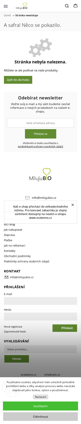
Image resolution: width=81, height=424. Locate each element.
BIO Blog (9, 224)
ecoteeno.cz (28, 374)
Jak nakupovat (13, 229)
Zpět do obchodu (18, 80)
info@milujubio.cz (44, 198)
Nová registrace (13, 326)
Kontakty (9, 251)
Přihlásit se (40, 133)
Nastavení (40, 396)
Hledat (16, 358)
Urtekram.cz (52, 374)
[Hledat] (67, 6)
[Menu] (6, 6)
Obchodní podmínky (17, 256)
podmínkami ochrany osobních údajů (40, 146)
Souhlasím (40, 406)
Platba (8, 240)
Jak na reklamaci (14, 245)
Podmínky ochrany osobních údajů (26, 261)
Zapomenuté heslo (15, 331)
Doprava (9, 235)
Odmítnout (40, 417)
